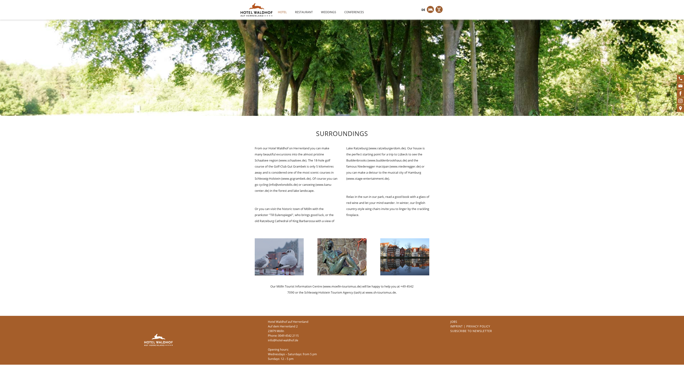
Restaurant (304, 12)
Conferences (354, 12)
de (423, 10)
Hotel (282, 12)
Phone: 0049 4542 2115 (283, 336)
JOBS (453, 322)
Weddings (328, 12)
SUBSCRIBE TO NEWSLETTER (471, 331)
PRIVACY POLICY (478, 326)
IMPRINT (456, 326)
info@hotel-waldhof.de (283, 340)
